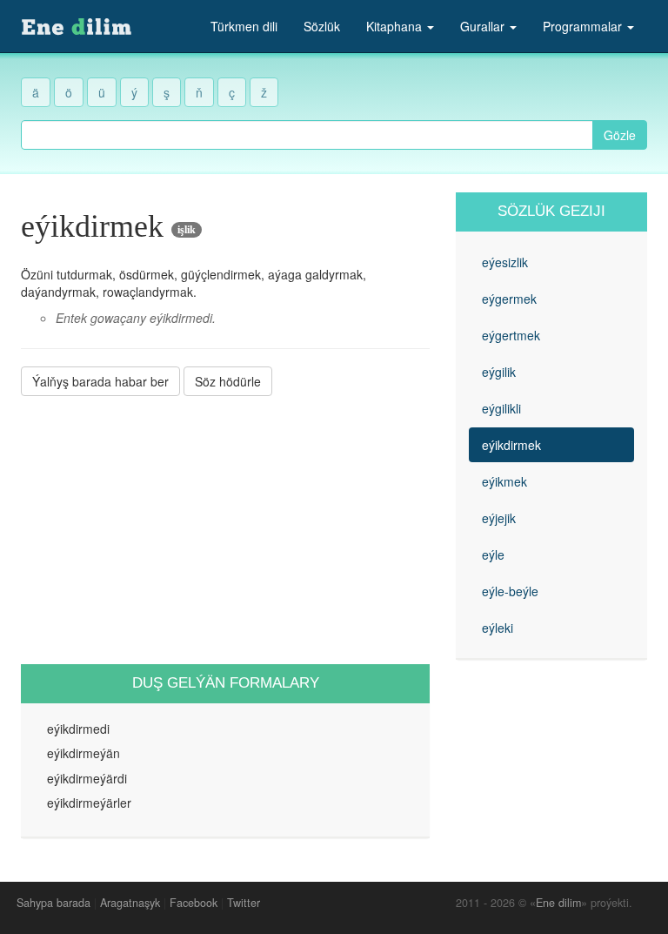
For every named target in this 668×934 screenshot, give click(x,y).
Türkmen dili (243, 26)
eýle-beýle (510, 591)
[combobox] (307, 135)
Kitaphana (395, 26)
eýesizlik (505, 262)
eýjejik (499, 518)
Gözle (620, 135)
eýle (493, 554)
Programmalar (584, 26)
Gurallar (484, 26)
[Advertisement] (225, 530)
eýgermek (509, 298)
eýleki (497, 627)
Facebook (193, 902)
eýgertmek (511, 335)
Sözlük (322, 26)
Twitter (243, 902)
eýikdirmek (511, 445)
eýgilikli (501, 408)
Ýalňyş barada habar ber (100, 381)
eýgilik (499, 371)
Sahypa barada (53, 902)
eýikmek (504, 481)
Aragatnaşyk (130, 902)
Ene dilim (558, 902)
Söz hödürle (228, 381)
